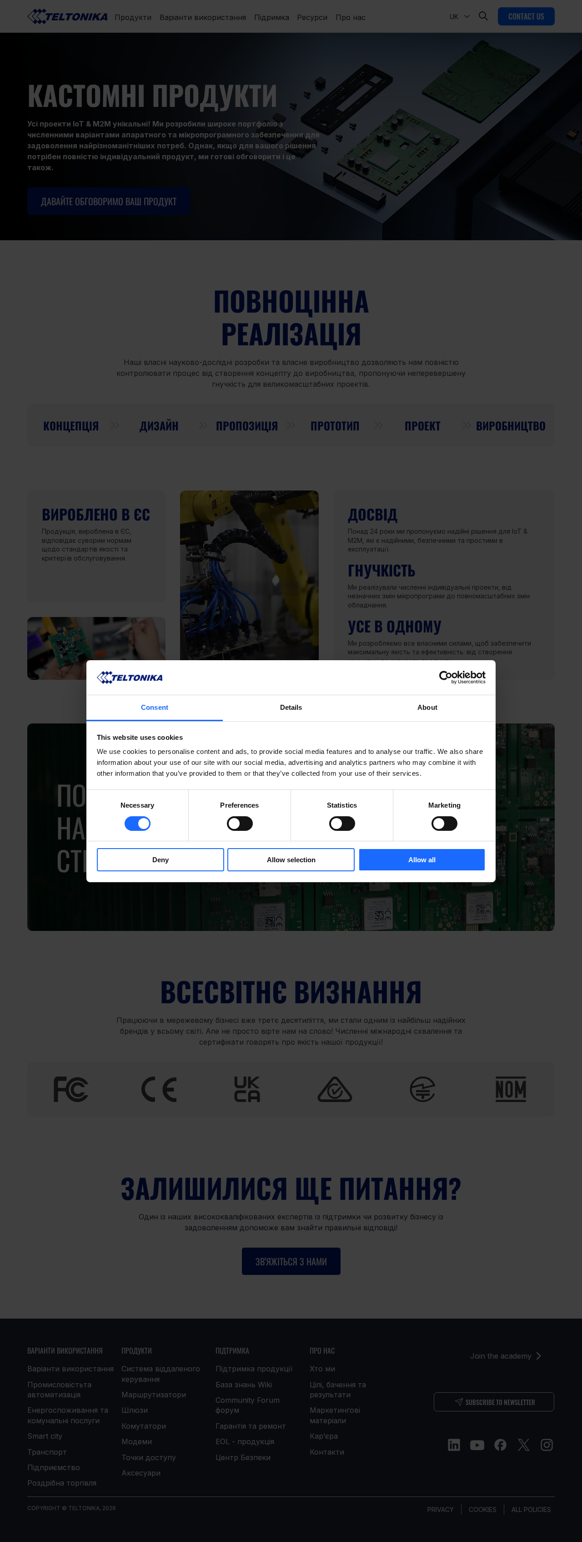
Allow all (422, 860)
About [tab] (427, 707)
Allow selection (291, 860)
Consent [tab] (154, 707)
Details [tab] (291, 707)
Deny (160, 860)
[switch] (240, 823)
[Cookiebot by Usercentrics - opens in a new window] (446, 677)
